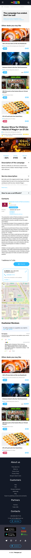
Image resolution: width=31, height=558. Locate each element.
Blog (15, 493)
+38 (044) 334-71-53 (15, 516)
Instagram (12, 211)
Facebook (12, 212)
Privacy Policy (15, 473)
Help (15, 484)
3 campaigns (13, 207)
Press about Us (15, 467)
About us (15, 469)
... (5, 187)
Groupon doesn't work (15, 475)
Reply (9, 339)
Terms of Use (15, 471)
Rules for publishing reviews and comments (15, 496)
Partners (15, 504)
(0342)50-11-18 (11, 275)
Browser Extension (15, 489)
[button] (15, 299)
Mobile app (15, 491)
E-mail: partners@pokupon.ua (15, 518)
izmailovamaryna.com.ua (16, 214)
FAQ (16, 487)
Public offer (15, 507)
